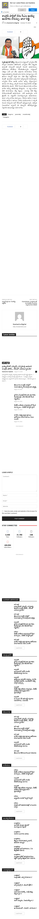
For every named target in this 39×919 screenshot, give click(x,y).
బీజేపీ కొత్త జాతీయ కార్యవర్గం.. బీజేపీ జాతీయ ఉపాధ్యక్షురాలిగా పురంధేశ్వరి (25, 690)
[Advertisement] (19, 213)
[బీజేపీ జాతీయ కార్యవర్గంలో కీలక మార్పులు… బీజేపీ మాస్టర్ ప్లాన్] (7, 408)
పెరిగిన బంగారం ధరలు (21, 834)
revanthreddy (26, 114)
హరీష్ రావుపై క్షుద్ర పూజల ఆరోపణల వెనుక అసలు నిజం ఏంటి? (24, 417)
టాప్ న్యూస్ (6, 363)
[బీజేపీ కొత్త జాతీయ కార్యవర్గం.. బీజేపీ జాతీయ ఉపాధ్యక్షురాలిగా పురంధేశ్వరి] (7, 689)
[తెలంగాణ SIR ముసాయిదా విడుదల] (7, 752)
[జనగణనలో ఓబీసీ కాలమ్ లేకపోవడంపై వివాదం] (7, 671)
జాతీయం (16, 631)
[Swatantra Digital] (3, 23)
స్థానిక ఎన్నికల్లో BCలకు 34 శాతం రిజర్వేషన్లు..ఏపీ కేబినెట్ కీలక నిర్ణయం (25, 397)
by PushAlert (6, 12)
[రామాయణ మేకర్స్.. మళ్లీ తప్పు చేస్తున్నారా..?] (7, 892)
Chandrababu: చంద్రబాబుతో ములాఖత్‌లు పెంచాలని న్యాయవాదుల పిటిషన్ (29, 303)
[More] (25, 32)
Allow (33, 10)
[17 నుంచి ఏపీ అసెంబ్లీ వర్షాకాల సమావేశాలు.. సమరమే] (7, 698)
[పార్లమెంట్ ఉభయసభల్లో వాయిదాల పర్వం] (7, 805)
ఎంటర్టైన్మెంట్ (16, 875)
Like (8, 530)
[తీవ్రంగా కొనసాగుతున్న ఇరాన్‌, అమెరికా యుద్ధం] (7, 840)
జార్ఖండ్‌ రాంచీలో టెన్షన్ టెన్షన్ (23, 798)
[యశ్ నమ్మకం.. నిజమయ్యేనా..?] (7, 899)
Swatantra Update (7, 371)
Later (22, 10)
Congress (10, 114)
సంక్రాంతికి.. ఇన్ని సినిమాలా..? (23, 877)
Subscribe (8, 541)
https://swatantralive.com (19, 326)
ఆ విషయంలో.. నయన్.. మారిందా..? (25, 908)
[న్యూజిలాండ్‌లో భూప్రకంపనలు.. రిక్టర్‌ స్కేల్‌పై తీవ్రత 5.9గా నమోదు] (7, 856)
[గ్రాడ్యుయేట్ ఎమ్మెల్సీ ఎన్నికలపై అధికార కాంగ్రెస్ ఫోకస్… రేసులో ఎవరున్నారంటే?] (19, 351)
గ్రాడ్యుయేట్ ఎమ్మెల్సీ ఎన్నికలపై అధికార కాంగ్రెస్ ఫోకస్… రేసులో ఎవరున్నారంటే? (24, 608)
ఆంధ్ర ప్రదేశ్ (16, 622)
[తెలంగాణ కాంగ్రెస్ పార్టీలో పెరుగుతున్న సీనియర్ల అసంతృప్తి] (7, 387)
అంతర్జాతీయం (17, 823)
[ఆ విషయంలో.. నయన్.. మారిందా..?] (7, 907)
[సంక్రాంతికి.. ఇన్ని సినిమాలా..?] (7, 876)
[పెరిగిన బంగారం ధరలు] (7, 833)
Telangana (6, 117)
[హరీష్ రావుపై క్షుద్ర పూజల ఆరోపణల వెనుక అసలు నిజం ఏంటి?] (7, 418)
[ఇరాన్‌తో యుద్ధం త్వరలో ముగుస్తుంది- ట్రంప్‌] (7, 825)
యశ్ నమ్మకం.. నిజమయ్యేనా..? (23, 900)
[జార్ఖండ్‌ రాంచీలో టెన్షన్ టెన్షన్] (7, 797)
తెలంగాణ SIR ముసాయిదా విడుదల (25, 753)
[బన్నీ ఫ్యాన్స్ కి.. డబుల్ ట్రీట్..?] (7, 884)
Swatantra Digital (13, 23)
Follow (19, 530)
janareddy (18, 114)
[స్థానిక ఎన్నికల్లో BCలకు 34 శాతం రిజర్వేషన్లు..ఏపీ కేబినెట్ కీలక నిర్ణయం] (7, 397)
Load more (19, 648)
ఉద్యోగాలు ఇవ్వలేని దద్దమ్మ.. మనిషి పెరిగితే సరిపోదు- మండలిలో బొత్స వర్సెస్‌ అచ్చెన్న (25, 681)
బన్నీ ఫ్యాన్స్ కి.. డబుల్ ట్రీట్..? (23, 885)
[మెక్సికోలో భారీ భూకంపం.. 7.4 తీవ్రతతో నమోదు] (7, 848)
